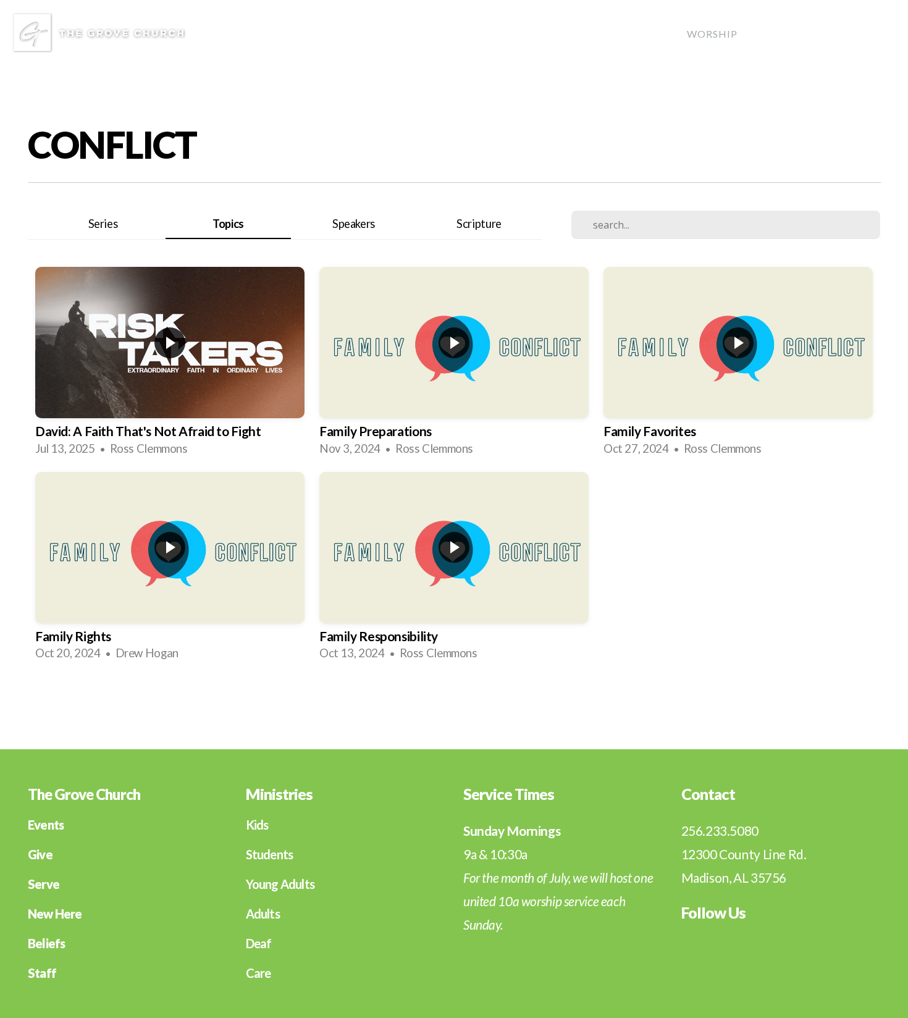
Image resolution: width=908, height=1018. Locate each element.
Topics (228, 223)
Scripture (479, 223)
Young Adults (280, 884)
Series (103, 223)
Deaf (259, 943)
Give (872, 34)
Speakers (353, 223)
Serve (775, 34)
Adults (263, 913)
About (567, 34)
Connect (637, 34)
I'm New (503, 34)
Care (825, 34)
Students (269, 854)
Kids (257, 824)
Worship (712, 34)
